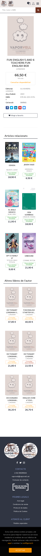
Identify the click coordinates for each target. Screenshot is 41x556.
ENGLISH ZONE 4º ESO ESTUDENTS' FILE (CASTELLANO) (29, 399)
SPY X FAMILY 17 (12, 257)
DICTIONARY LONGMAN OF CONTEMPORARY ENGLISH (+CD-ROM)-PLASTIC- (12, 311)
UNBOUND (29, 256)
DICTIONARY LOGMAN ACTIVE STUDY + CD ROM (29, 355)
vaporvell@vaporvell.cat (20, 476)
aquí (9, 543)
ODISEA (12, 165)
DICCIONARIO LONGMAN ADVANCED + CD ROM (12, 399)
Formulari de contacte (20, 480)
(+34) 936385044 (20, 473)
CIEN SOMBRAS (29, 213)
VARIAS (23, 102)
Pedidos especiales (20, 523)
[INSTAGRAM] (24, 462)
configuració (27, 543)
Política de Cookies (20, 511)
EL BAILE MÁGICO (12, 211)
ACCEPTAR (20, 550)
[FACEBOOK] (17, 462)
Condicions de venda (20, 504)
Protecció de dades (20, 508)
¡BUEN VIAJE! (29, 165)
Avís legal (20, 501)
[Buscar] (38, 10)
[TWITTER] (20, 462)
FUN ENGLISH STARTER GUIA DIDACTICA (29, 311)
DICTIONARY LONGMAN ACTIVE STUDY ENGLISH (12, 355)
